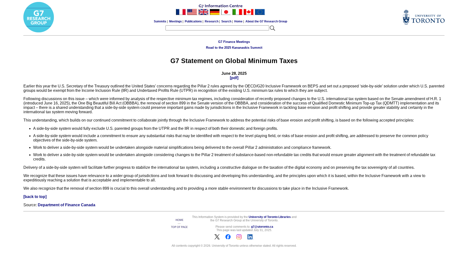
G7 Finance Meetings (234, 42)
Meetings (175, 21)
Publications (193, 21)
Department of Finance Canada (66, 205)
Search (226, 21)
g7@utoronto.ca (262, 226)
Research (211, 21)
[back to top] (35, 197)
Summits (160, 21)
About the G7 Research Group (266, 21)
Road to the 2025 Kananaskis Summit (234, 47)
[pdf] (234, 78)
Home (238, 21)
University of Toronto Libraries (270, 217)
